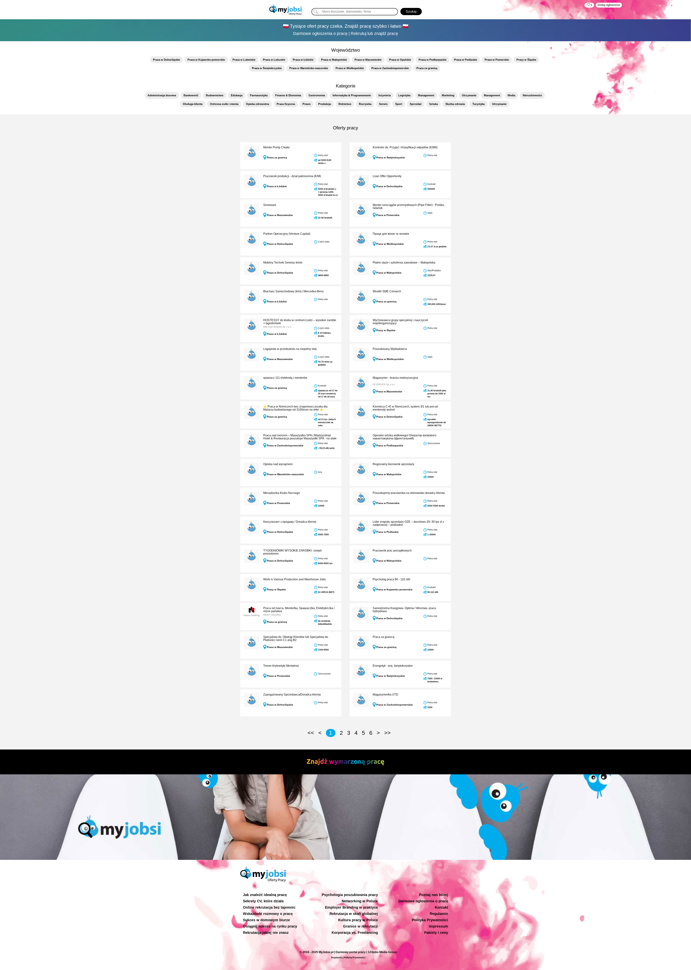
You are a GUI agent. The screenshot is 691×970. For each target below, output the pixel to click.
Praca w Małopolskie (334, 59)
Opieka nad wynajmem (278, 464)
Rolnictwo (344, 103)
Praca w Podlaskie (465, 59)
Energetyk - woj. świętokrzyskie (393, 665)
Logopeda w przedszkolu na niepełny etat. (290, 348)
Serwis (383, 103)
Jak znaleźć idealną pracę (265, 895)
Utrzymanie (469, 95)
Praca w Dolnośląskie (166, 59)
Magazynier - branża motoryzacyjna (395, 377)
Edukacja (236, 95)
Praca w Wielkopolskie (350, 68)
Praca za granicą (426, 68)
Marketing (448, 95)
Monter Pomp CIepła (276, 147)
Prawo (306, 103)
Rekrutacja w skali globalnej (353, 914)
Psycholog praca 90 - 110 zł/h (391, 579)
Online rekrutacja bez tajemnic (269, 907)
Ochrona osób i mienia (224, 103)
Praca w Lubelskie (243, 59)
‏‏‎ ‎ (589, 4)
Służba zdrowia (455, 103)
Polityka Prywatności (430, 920)
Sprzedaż (416, 103)
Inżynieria (384, 95)
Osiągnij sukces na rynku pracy (270, 926)
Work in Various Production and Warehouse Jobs (294, 579)
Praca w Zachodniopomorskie (390, 68)
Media (511, 95)
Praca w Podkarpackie (432, 59)
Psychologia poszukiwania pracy (350, 895)
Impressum (438, 926)
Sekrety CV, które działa (263, 901)
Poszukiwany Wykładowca (390, 348)
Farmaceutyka (259, 95)
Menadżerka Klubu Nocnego (281, 492)
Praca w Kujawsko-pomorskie (206, 59)
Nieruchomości (532, 95)
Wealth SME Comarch (387, 291)
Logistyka (404, 95)
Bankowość (191, 95)
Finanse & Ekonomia (288, 95)
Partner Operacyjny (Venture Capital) (286, 233)
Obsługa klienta (192, 103)
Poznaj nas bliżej (433, 895)
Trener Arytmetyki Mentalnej (281, 665)
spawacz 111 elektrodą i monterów (285, 377)
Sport (398, 103)
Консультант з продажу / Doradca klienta (289, 521)
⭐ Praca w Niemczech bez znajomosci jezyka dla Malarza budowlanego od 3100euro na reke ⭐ (295, 408)
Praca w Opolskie (400, 59)
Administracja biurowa (162, 95)
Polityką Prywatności (354, 957)
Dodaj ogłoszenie (609, 4)
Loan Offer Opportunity (387, 176)
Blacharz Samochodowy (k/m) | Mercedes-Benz (293, 291)
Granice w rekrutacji (360, 926)
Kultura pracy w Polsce (358, 920)
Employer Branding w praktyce (351, 907)
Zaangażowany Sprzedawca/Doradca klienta (292, 694)
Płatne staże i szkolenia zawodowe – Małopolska (404, 262)
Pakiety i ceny (436, 933)
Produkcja (324, 103)
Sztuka (433, 103)
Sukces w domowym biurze (266, 920)
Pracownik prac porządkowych (392, 550)
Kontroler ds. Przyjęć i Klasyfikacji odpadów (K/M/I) (405, 147)
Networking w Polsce (360, 901)
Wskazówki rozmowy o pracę (268, 914)
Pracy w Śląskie (526, 59)
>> (387, 733)
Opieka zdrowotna (257, 103)
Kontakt (441, 907)
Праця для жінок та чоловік (391, 233)
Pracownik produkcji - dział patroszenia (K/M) (292, 176)
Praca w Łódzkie (303, 59)
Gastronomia (317, 95)
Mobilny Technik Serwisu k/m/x (282, 262)
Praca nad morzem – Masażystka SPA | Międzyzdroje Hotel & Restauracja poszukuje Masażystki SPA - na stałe (300, 437)
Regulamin (439, 914)
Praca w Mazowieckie (367, 59)
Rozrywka (365, 103)
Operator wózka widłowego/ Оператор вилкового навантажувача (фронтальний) (404, 437)
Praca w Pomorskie (497, 59)
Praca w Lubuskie (274, 59)
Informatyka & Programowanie (352, 95)
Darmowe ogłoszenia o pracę (423, 901)
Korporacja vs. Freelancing (355, 933)
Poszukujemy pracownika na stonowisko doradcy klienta (409, 492)
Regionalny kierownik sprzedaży (393, 464)
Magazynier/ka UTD (385, 694)
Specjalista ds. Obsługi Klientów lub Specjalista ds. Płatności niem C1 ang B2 (296, 638)
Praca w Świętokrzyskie (267, 68)
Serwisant (269, 204)
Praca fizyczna (286, 103)
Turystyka (478, 103)
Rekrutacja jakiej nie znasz (266, 933)
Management (426, 95)
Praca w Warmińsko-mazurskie (308, 68)
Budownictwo (214, 95)
